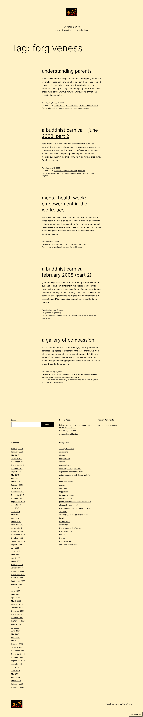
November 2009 (18, 535)
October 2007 (17, 618)
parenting (78, 108)
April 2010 (15, 518)
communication (59, 105)
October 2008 (17, 578)
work (80, 247)
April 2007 (15, 637)
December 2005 (17, 687)
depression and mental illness (71, 472)
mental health (72, 247)
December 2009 (17, 531)
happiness (63, 492)
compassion (72, 315)
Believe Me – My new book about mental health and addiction (76, 426)
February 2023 (17, 452)
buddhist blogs (70, 173)
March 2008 (16, 601)
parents (86, 108)
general (62, 485)
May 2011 (15, 475)
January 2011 (16, 488)
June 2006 (15, 671)
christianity (63, 380)
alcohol (62, 455)
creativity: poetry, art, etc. (74, 374)
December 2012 (17, 462)
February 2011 (17, 485)
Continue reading (54, 95)
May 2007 (15, 634)
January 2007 (16, 647)
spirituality (81, 171)
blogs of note (59, 171)
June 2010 (15, 511)
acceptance (52, 173)
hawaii (59, 247)
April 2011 (15, 478)
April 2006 (15, 677)
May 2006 (15, 674)
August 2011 (16, 472)
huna (64, 247)
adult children (53, 108)
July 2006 (15, 667)
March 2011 (16, 482)
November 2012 (17, 465)
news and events (66, 498)
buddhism (60, 173)
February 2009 (17, 565)
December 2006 (17, 651)
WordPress (126, 704)
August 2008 (16, 584)
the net (62, 535)
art (49, 380)
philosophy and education (70, 505)
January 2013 (16, 458)
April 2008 (15, 598)
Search (14, 420)
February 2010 (17, 525)
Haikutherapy (71, 26)
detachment (82, 315)
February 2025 (17, 449)
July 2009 (15, 548)
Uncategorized (65, 541)
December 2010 (17, 492)
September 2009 (18, 541)
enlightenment (92, 315)
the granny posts (66, 531)
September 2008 (18, 581)
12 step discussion (66, 449)
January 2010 (16, 528)
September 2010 (18, 502)
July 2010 (15, 508)
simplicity (45, 176)
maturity (71, 108)
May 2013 (15, 455)
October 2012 (16, 468)
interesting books (66, 495)
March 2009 (16, 561)
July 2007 (15, 628)
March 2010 (16, 521)
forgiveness (63, 108)
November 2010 (17, 495)
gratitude (63, 488)
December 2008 (17, 571)
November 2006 (18, 654)
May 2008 (15, 594)
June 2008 (15, 591)
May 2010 (15, 515)
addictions (63, 452)
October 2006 (17, 657)
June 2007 (15, 631)
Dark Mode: (134, 714)
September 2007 (18, 621)
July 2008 (15, 588)
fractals (90, 380)
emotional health (72, 105)
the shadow (58, 382)
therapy (62, 538)
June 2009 (15, 551)
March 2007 (16, 641)
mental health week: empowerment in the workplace (64, 204)
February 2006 (17, 684)
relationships (64, 521)
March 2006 (16, 681)
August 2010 (16, 505)
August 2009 (16, 545)
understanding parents (67, 71)
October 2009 (17, 538)
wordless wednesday (68, 545)
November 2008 (18, 575)
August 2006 (16, 664)
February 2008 (17, 604)
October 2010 (16, 498)
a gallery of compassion (68, 340)
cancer (62, 462)
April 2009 (15, 558)
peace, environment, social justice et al (56, 377)
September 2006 (18, 661)
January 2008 (17, 608)
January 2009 (17, 568)
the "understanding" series (88, 105)
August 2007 (16, 624)
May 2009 (15, 555)
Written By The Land (67, 431)
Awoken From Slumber (68, 434)
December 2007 (17, 611)
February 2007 (17, 644)
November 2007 (18, 614)
